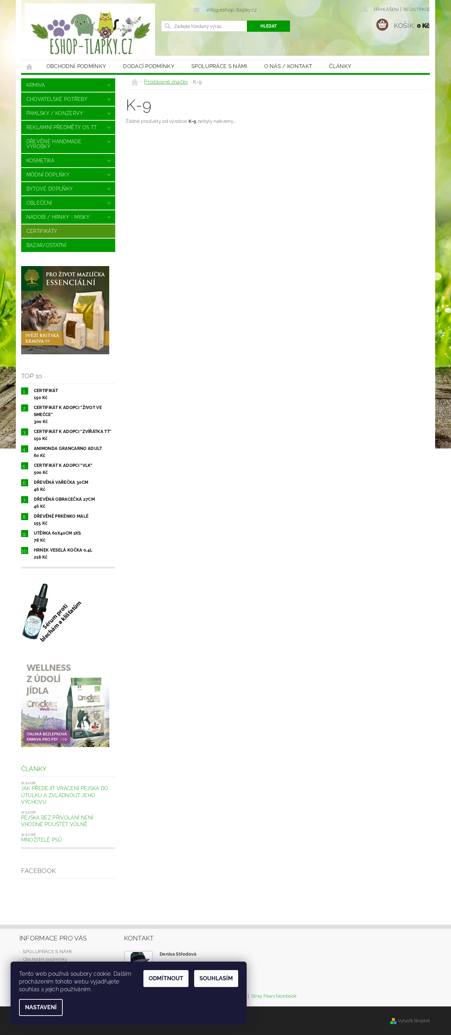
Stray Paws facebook (274, 996)
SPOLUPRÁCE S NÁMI (219, 66)
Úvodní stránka (29, 66)
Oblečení (39, 203)
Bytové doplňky (49, 189)
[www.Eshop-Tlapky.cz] (90, 34)
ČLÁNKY (340, 66)
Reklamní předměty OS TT (61, 127)
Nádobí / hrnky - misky (57, 217)
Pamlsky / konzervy (54, 113)
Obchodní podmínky (76, 66)
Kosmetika (40, 160)
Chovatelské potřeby (56, 99)
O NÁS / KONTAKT (288, 66)
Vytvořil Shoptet (414, 1020)
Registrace (416, 9)
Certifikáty (41, 231)
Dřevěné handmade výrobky (53, 144)
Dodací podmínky (148, 66)
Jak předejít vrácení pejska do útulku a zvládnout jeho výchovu (65, 795)
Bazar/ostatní (46, 245)
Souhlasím (216, 978)
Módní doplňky (47, 174)
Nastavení (41, 1007)
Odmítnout (166, 978)
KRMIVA (35, 85)
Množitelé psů (41, 840)
